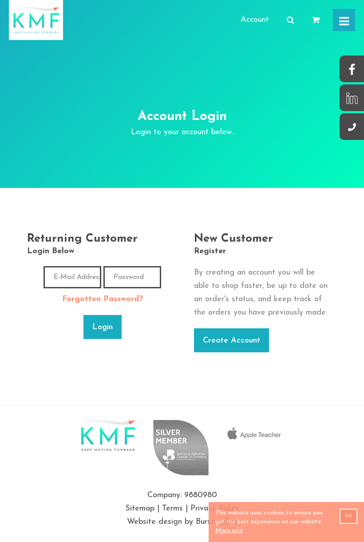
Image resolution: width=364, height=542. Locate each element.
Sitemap (139, 509)
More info (229, 530)
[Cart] (315, 20)
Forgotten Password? (102, 299)
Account (255, 20)
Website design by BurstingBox (182, 522)
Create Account (231, 341)
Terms (172, 509)
